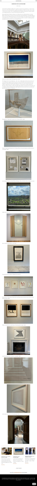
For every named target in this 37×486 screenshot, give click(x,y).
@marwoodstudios (18, 472)
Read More (3, 464)
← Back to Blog (19, 468)
